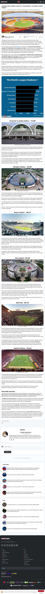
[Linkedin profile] (12, 545)
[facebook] (9, 439)
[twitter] (13, 439)
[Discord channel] (17, 545)
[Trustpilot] (7, 582)
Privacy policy (27, 561)
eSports (3, 561)
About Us (26, 556)
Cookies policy (34, 591)
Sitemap (25, 562)
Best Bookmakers (5, 552)
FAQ (25, 552)
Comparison (4, 556)
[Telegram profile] (14, 545)
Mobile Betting (5, 559)
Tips (3, 557)
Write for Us (26, 557)
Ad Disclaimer (27, 564)
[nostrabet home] (5, 539)
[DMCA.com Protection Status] (26, 582)
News (5, 9)
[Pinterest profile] (7, 545)
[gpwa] (12, 582)
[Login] (41, 2)
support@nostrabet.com (6, 576)
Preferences (41, 592)
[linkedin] (11, 439)
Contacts (26, 554)
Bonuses (4, 550)
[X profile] (5, 545)
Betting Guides (5, 562)
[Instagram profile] (10, 545)
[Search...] (38, 1)
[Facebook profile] (2, 545)
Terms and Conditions (28, 559)
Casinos (3, 554)
